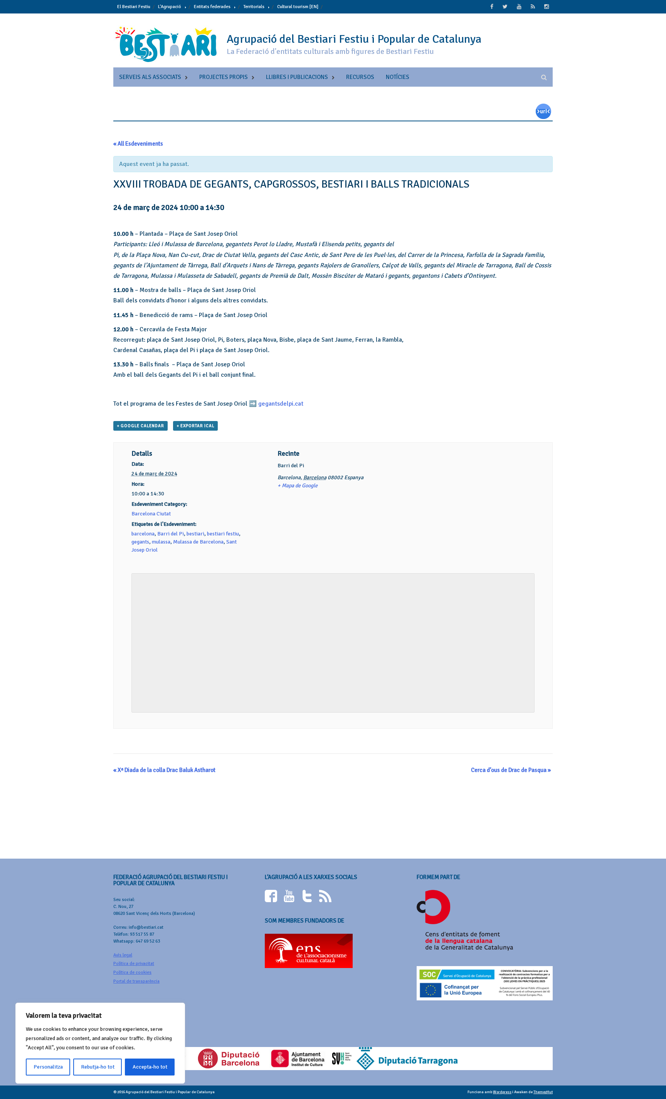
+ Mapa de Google (298, 485)
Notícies (397, 77)
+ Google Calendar (140, 425)
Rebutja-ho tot (97, 1067)
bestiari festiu (223, 533)
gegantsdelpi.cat (280, 404)
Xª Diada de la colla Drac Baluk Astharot (164, 770)
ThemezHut (543, 1092)
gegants (140, 542)
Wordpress (502, 1092)
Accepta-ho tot (150, 1067)
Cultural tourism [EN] (297, 7)
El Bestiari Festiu (133, 7)
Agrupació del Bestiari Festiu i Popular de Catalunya (354, 39)
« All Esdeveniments (138, 143)
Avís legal (122, 955)
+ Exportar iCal (195, 425)
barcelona (143, 533)
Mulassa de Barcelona (198, 542)
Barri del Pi (170, 533)
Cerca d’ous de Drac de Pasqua (511, 770)
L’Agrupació (169, 7)
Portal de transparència (136, 981)
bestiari (195, 533)
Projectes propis (223, 77)
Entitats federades (212, 7)
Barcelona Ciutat (151, 513)
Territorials (253, 7)
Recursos (360, 77)
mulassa (161, 542)
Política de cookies (132, 972)
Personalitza (48, 1067)
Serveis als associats (150, 77)
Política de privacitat (133, 963)
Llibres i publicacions (297, 77)
